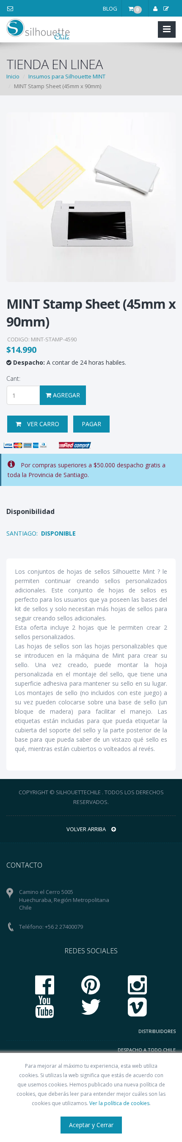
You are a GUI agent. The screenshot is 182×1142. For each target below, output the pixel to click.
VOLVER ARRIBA (86, 829)
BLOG (110, 8)
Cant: (13, 378)
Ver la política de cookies (119, 1103)
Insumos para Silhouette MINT (66, 76)
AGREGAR (65, 395)
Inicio (12, 76)
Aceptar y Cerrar (91, 1125)
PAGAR (91, 424)
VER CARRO (42, 424)
